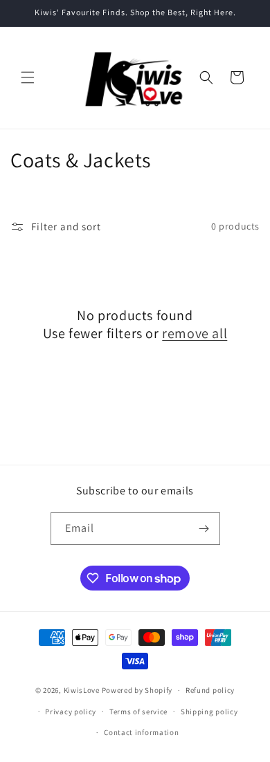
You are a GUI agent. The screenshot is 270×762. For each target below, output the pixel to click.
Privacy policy (70, 711)
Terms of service (138, 711)
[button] (27, 77)
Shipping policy (209, 711)
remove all (194, 333)
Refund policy (210, 690)
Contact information (141, 732)
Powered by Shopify (137, 690)
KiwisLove (82, 690)
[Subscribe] (204, 528)
